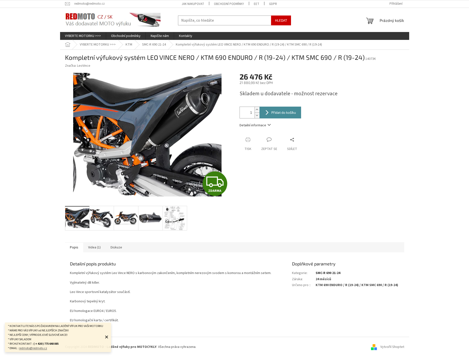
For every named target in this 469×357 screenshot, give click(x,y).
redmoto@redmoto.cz (33, 348)
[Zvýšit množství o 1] (257, 110)
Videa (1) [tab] (94, 247)
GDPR (273, 4)
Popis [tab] (74, 247)
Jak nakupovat (193, 4)
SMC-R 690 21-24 (328, 273)
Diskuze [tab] (116, 247)
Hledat (281, 20)
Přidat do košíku (283, 112)
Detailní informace (253, 125)
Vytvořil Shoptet (392, 346)
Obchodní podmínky (229, 4)
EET (256, 4)
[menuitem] (83, 36)
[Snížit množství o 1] (257, 115)
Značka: (77, 65)
